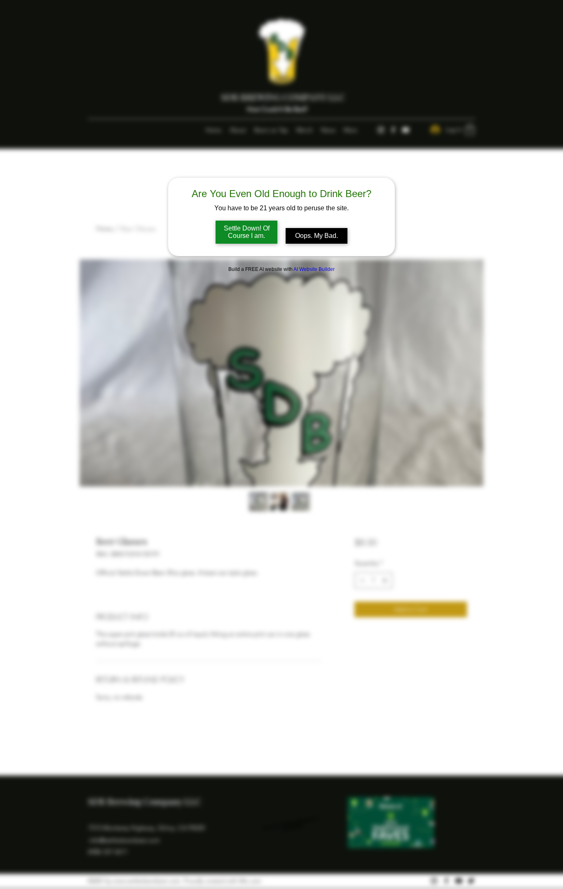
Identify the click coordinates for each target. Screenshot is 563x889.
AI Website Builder (314, 269)
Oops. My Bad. (316, 235)
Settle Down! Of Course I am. (247, 232)
